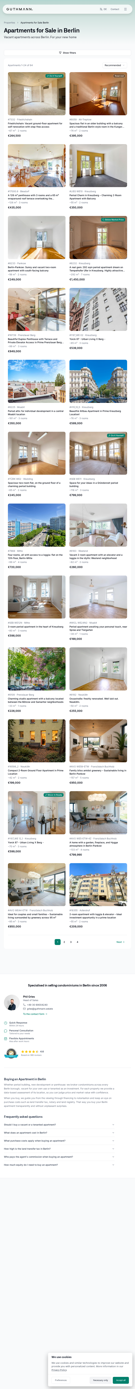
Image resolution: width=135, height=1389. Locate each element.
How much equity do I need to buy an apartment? (31, 1164)
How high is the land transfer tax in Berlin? (27, 1148)
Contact (115, 9)
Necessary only (100, 1380)
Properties (9, 22)
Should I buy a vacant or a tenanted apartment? (30, 1124)
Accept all (120, 1380)
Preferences (61, 1380)
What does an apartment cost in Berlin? (25, 1132)
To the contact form (33, 1014)
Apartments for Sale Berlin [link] (35, 22)
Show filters (69, 52)
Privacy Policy (59, 1369)
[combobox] (115, 65)
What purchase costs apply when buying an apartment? (34, 1140)
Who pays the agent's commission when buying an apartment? (38, 1156)
